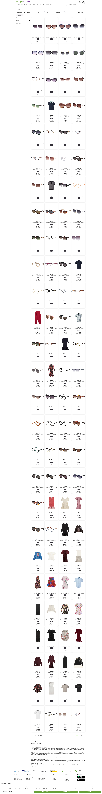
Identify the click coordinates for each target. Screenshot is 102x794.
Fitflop (52, 764)
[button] (83, 1)
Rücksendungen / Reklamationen (43, 777)
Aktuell (66, 775)
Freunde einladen (16, 777)
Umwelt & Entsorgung (41, 778)
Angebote (55, 775)
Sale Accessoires (81, 764)
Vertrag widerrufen (41, 779)
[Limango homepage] (19, 1)
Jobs (14, 780)
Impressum (28, 780)
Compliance (28, 779)
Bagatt (61, 764)
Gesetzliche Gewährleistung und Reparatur (45, 780)
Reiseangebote (67, 780)
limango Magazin (16, 778)
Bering (55, 764)
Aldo (43, 764)
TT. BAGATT (73, 764)
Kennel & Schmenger (38, 764)
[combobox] (76, 4)
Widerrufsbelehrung (29, 777)
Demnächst (67, 777)
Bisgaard (64, 764)
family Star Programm (17, 775)
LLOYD (68, 764)
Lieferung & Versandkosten (42, 775)
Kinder (17, 19)
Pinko (35, 766)
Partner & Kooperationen (18, 779)
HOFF (32, 766)
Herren (17, 22)
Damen (17, 20)
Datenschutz (28, 778)
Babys (54, 777)
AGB (26, 775)
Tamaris (32, 764)
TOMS (77, 764)
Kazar (58, 764)
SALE (17, 24)
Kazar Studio (47, 764)
